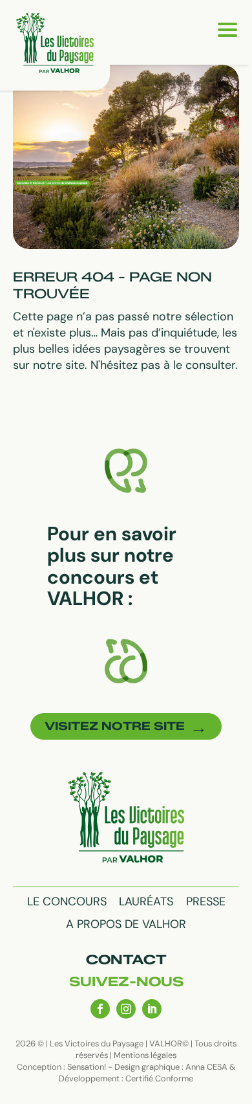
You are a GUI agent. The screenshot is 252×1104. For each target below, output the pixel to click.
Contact (126, 959)
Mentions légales (145, 1055)
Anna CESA (206, 1066)
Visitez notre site (115, 726)
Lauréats (146, 901)
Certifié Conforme (159, 1078)
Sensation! (86, 1066)
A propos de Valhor (126, 924)
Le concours (67, 901)
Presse (206, 901)
